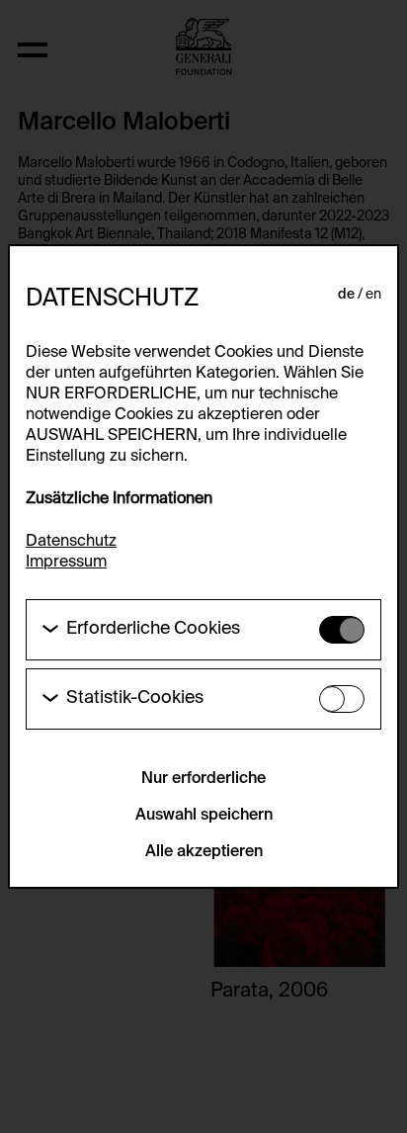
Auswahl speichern (204, 816)
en (373, 295)
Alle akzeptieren (204, 852)
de (346, 295)
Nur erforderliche (203, 779)
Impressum (66, 562)
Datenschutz (71, 542)
